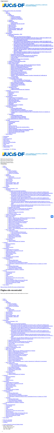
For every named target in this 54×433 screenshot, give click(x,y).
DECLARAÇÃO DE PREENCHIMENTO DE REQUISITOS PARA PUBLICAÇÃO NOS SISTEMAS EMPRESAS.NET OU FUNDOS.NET (32, 52)
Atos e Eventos (11, 27)
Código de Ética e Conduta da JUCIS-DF (18, 98)
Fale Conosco (9, 134)
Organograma (14, 22)
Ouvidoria (5, 137)
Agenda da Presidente (16, 17)
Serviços (8, 120)
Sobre (9, 14)
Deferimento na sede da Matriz (18, 84)
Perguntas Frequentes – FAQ (15, 34)
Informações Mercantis (13, 100)
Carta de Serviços (12, 125)
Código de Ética (6, 146)
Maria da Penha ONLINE (6, 287)
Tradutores (10, 114)
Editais (10, 30)
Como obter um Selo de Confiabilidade (23, 81)
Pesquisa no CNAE (15, 60)
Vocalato (10, 31)
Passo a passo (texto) (13, 63)
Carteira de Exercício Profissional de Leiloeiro (21, 110)
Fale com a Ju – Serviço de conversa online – (19, 127)
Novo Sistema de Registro (17, 82)
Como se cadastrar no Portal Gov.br (22, 80)
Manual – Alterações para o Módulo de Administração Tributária (26, 64)
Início (7, 12)
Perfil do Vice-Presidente (17, 19)
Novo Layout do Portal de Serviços (19, 73)
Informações (9, 33)
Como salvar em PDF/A (13, 62)
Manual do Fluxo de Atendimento (18, 71)
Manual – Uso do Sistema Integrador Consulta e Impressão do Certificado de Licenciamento (27, 228)
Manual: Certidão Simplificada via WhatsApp (21, 66)
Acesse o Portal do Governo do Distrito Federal (13, 424)
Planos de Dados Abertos (14, 101)
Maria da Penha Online (8, 145)
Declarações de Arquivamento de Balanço (21, 36)
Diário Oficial (6, 139)
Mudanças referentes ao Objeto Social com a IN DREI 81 (24, 55)
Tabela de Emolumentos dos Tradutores (20, 89)
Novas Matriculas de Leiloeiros (18, 109)
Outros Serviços (12, 133)
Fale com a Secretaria (16, 10)
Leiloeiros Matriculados (16, 108)
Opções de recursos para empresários (20, 59)
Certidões (10, 123)
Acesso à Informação (7, 138)
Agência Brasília (6, 141)
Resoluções (11, 93)
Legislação (8, 90)
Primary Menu (3, 163)
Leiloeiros (10, 107)
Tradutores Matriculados (16, 115)
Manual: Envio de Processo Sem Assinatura (21, 69)
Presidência (11, 15)
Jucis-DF (8, 13)
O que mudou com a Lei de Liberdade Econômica (22, 56)
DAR (9, 124)
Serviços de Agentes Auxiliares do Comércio (18, 130)
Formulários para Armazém (17, 54)
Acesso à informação (7, 421)
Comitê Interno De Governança (15, 97)
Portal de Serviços (12, 128)
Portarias (10, 94)
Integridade (11, 103)
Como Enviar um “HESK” (17, 70)
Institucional (11, 21)
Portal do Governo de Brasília (9, 142)
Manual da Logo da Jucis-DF (18, 23)
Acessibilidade (6, 149)
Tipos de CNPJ (14, 57)
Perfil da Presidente (15, 16)
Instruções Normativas (13, 91)
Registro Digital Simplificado (17, 74)
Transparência (9, 96)
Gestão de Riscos (12, 102)
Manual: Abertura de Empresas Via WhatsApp (21, 68)
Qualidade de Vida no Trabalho (15, 104)
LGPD (4, 144)
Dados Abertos (6, 143)
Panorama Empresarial (13, 121)
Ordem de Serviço (12, 95)
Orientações (11, 35)
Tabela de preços (12, 26)
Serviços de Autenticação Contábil (16, 131)
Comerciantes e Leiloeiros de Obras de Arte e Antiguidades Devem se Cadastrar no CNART (27, 263)
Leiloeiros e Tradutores (11, 105)
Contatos (10, 20)
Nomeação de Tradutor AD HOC (18, 117)
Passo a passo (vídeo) (13, 77)
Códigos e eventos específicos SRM (16, 61)
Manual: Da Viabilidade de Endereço (19, 67)
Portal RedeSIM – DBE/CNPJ (15, 29)
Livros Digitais (11, 122)
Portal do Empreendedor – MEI (15, 28)
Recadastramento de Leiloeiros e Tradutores (18, 118)
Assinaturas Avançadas (16, 78)
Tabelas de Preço (12, 87)
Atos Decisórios (12, 24)
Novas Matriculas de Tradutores (18, 116)
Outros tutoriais (14, 86)
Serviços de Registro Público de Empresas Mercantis (20, 129)
